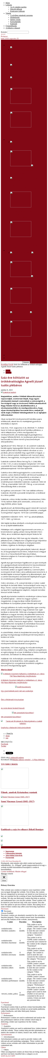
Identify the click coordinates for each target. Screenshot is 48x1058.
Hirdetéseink (15, 17)
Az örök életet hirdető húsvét (13, 708)
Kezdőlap (4, 364)
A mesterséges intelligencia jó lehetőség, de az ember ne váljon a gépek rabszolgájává (27, 214)
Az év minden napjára (18, 7)
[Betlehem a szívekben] (19, 142)
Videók (8, 13)
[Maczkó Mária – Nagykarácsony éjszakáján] (20, 336)
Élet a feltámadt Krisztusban (12, 699)
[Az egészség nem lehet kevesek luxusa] (20, 127)
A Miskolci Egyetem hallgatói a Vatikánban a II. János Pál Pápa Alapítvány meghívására (25, 57)
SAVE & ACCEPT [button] (8, 1056)
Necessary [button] (5, 909)
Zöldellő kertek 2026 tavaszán (25, 107)
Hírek (8, 3)
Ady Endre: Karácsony (21, 317)
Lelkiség (9, 5)
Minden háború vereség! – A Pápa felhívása (29, 760)
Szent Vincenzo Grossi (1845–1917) (17, 801)
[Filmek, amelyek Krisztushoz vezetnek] (15, 788)
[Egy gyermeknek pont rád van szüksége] (17, 65)
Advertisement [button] (6, 1035)
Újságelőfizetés (11, 26)
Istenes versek (15, 20)
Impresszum (10, 851)
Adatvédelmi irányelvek (14, 855)
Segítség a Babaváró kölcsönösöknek (28, 84)
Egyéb (11, 364)
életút (8, 736)
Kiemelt (8, 373)
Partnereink (10, 857)
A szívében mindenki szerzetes (21, 15)
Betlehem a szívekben (20, 146)
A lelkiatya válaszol (13, 28)
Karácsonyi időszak (17, 11)
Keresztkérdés (15, 22)
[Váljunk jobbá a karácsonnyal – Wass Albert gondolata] (23, 166)
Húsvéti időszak (16, 9)
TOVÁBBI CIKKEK (9, 764)
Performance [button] (5, 1013)
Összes (12, 246)
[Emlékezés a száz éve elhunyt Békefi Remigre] (15, 825)
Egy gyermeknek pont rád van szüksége (17, 691)
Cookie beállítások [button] (8, 872)
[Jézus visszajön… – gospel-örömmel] (20, 303)
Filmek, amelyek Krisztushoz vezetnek (19, 792)
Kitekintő (13, 24)
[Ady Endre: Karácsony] (23, 312)
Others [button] (3, 1047)
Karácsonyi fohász (19, 241)
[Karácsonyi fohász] (20, 236)
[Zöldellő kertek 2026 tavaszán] (20, 103)
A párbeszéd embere (16, 758)
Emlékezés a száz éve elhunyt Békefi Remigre (22, 829)
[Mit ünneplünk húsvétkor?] (23, 253)
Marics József (6, 669)
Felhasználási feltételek (14, 853)
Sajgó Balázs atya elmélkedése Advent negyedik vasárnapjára (25, 186)
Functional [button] (5, 1002)
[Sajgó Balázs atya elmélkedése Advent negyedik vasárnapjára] (28, 180)
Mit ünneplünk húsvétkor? (22, 257)
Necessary (7, 911)
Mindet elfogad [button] (20, 872)
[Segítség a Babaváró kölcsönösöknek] (28, 80)
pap (7, 738)
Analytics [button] (4, 1024)
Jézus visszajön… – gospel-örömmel (27, 307)
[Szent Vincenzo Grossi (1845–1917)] (15, 797)
